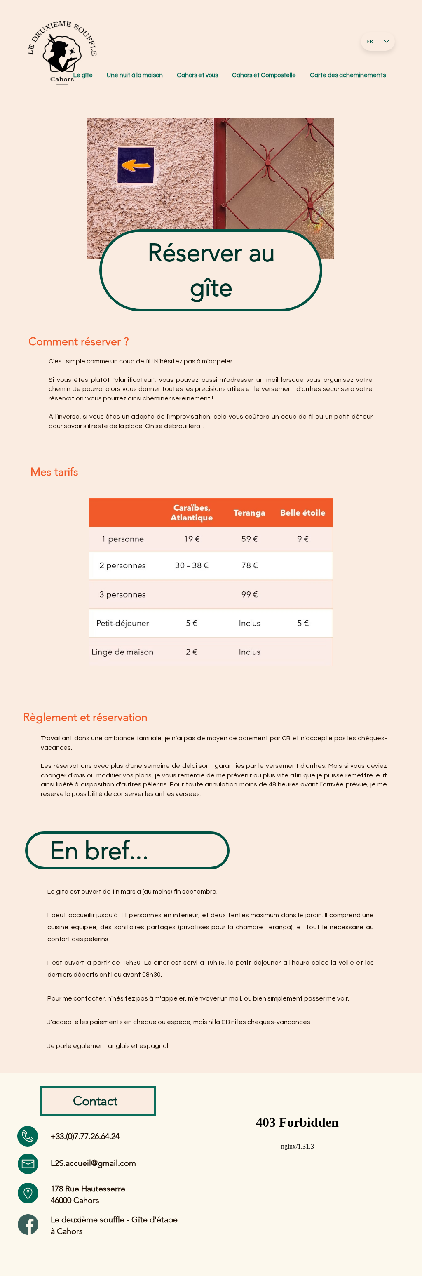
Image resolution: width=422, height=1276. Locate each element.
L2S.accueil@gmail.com (93, 1163)
